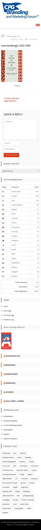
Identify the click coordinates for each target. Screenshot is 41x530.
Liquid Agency (8, 430)
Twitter (29, 508)
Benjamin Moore (8, 457)
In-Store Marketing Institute (12, 425)
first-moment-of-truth (9, 483)
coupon (33, 470)
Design (22, 474)
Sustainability (18, 508)
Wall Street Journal (14, 401)
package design (28, 496)
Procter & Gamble (28, 500)
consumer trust (7, 470)
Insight (15, 487)
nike (18, 496)
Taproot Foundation (10, 439)
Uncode (15, 525)
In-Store (32, 483)
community (23, 466)
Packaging (5, 500)
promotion (6, 504)
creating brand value (9, 474)
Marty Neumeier (8, 496)
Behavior (23, 453)
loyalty (17, 491)
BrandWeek (10, 365)
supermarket (6, 508)
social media (24, 504)
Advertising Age (12, 356)
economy (24, 479)
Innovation (6, 487)
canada (31, 462)
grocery (23, 483)
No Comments (33, 39)
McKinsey (9, 392)
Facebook (34, 479)
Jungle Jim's (25, 487)
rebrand (6, 434)
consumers (34, 466)
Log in (5, 306)
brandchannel (8, 416)
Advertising (6, 453)
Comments (8, 315)
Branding (28, 457)
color (14, 466)
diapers (30, 474)
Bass (15, 453)
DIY (16, 479)
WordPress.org (8, 320)
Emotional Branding (10, 421)
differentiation (7, 479)
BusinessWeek (11, 374)
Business (22, 462)
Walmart (5, 513)
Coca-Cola (5, 466)
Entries (7, 311)
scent (15, 504)
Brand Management (9, 462)
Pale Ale (15, 500)
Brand (19, 457)
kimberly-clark (7, 491)
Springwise (10, 383)
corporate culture (22, 470)
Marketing (26, 491)
